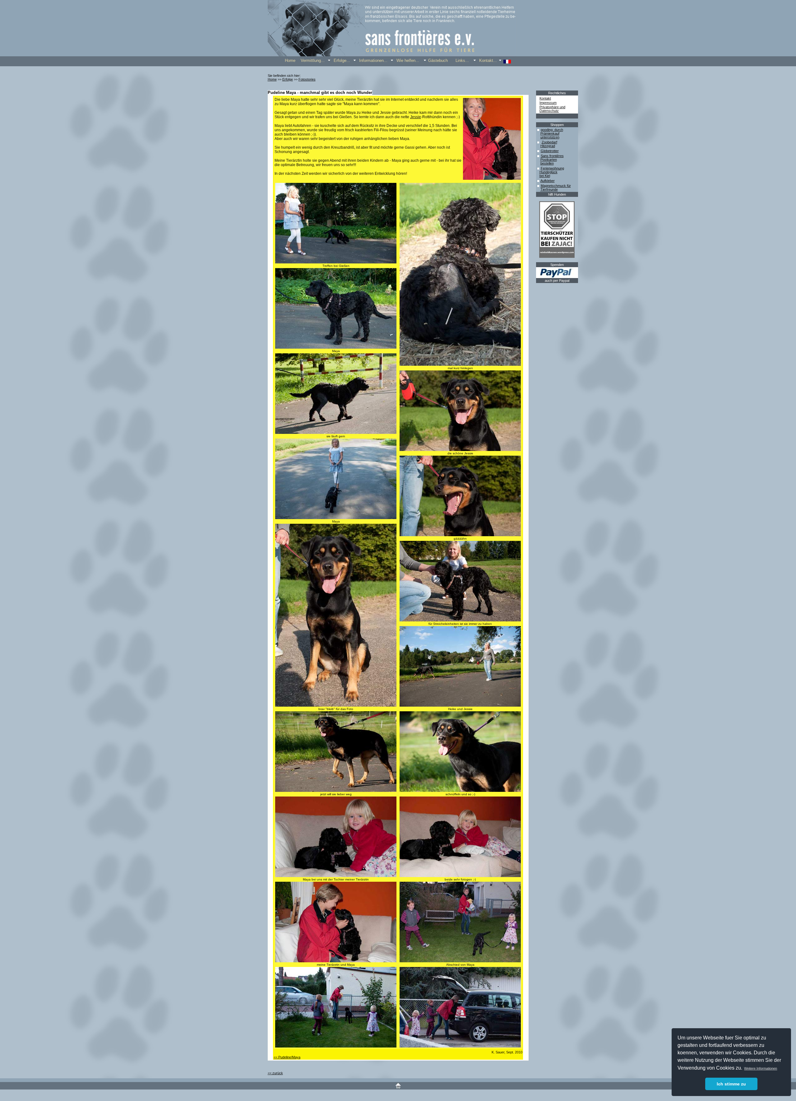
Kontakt (545, 98)
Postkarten (548, 159)
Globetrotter (550, 151)
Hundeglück (548, 172)
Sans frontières (552, 156)
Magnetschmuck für (556, 186)
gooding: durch (552, 130)
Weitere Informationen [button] (760, 1068)
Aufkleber (547, 181)
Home (272, 79)
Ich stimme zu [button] (731, 1083)
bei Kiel (544, 176)
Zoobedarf (549, 142)
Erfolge (287, 79)
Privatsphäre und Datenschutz (552, 109)
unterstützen (549, 137)
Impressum (548, 103)
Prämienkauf (549, 133)
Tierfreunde (549, 189)
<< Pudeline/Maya (287, 1057)
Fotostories (307, 79)
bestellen (547, 163)
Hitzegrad (547, 146)
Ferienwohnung (552, 168)
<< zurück (275, 1073)
